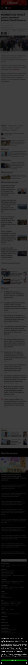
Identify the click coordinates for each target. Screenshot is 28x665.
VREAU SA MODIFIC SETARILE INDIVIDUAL (14, 663)
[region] (14, 649)
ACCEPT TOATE (14, 660)
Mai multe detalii (6, 642)
